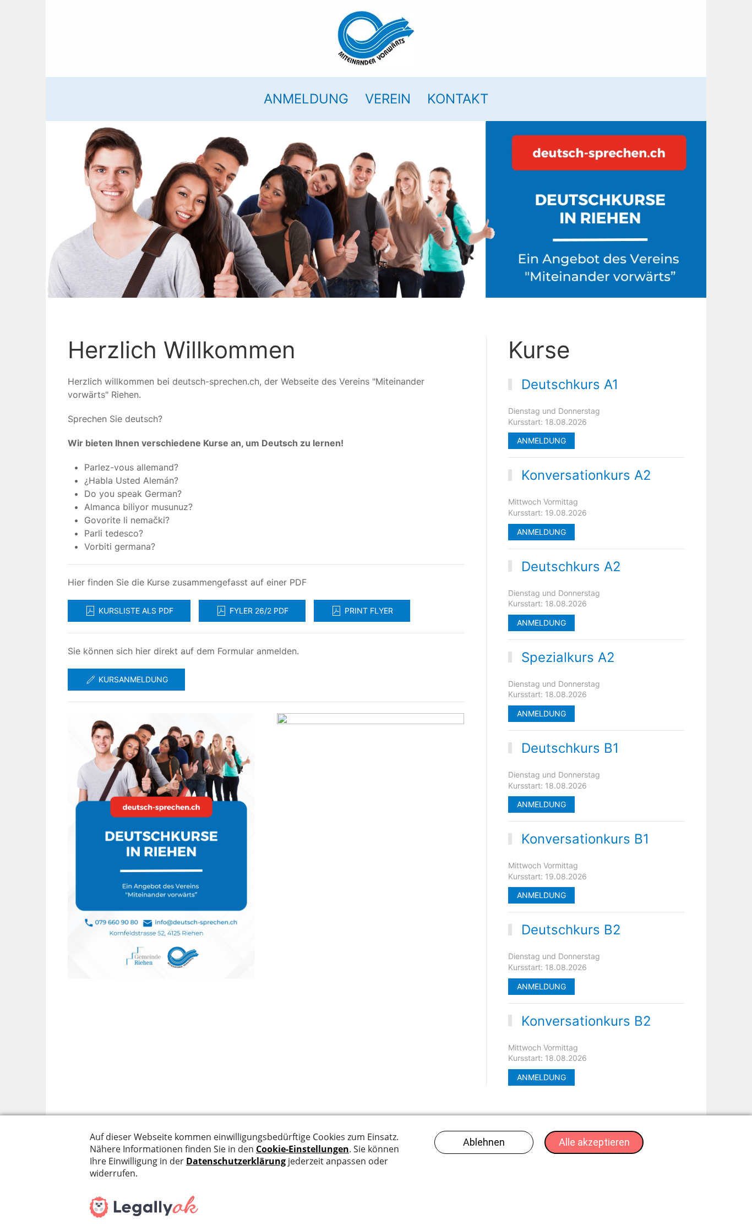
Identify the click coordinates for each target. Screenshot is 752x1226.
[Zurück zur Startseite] (376, 38)
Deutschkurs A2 (571, 566)
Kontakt (457, 99)
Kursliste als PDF (136, 610)
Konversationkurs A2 (586, 475)
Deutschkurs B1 (570, 748)
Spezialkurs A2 (568, 657)
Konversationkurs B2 (586, 1021)
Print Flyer (369, 610)
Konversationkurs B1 (585, 839)
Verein (388, 99)
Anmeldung (306, 99)
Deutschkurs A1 (569, 384)
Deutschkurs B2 (571, 930)
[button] (161, 845)
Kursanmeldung (133, 679)
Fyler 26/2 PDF (259, 610)
